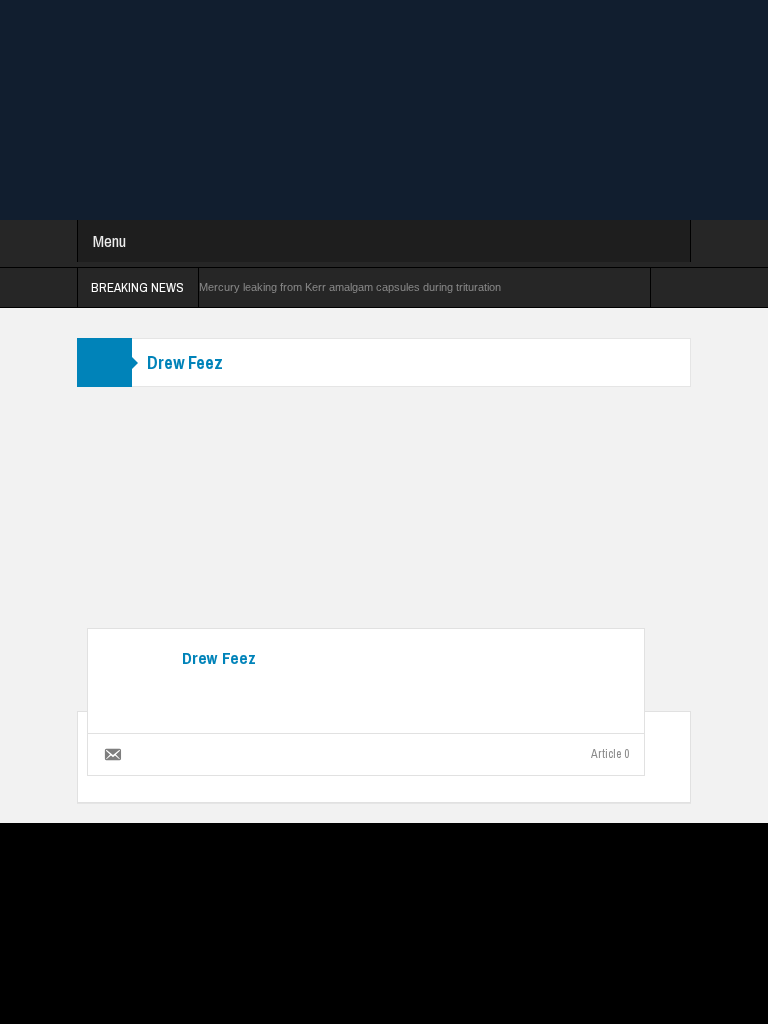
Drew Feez (219, 658)
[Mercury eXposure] (384, 109)
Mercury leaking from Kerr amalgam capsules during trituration (350, 287)
